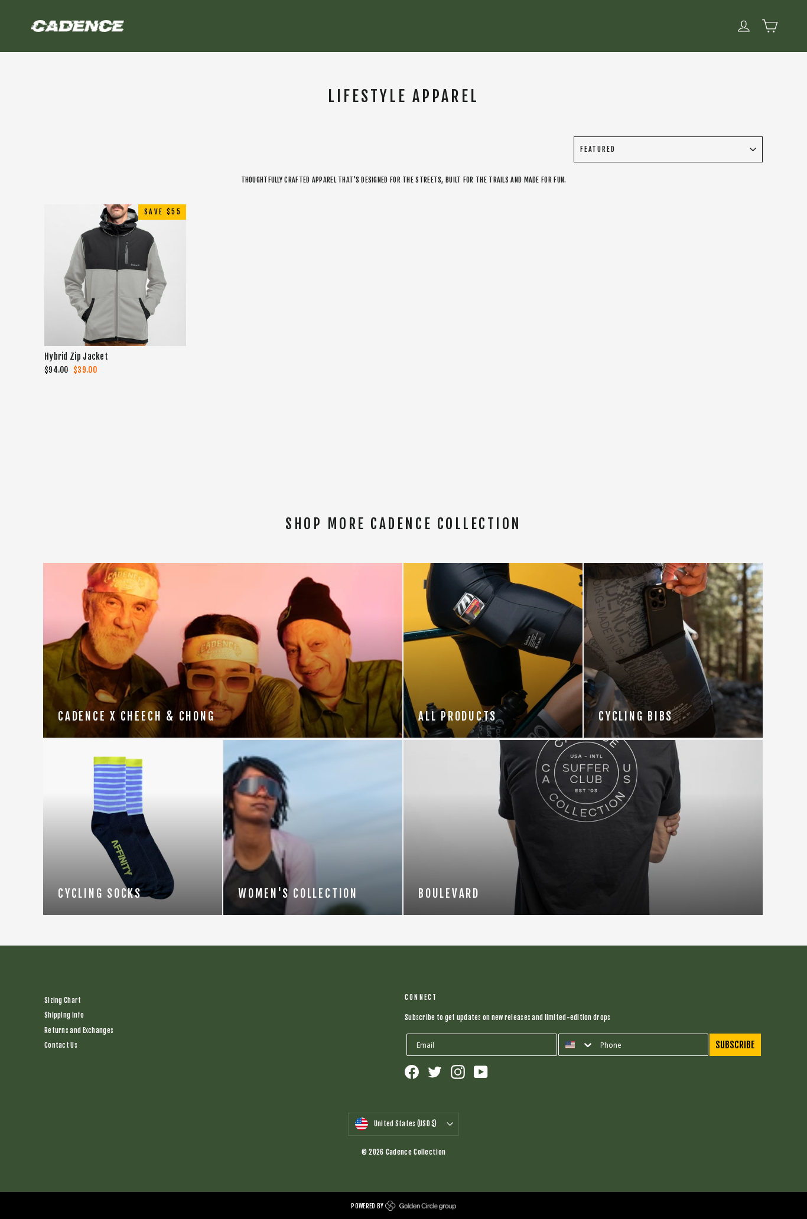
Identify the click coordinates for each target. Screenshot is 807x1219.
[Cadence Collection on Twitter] (435, 1072)
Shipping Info (64, 1015)
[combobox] (576, 1044)
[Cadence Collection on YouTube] (481, 1072)
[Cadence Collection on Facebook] (412, 1072)
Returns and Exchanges (78, 1030)
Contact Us (60, 1045)
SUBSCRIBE (735, 1045)
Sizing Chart (63, 1000)
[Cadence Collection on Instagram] (458, 1072)
